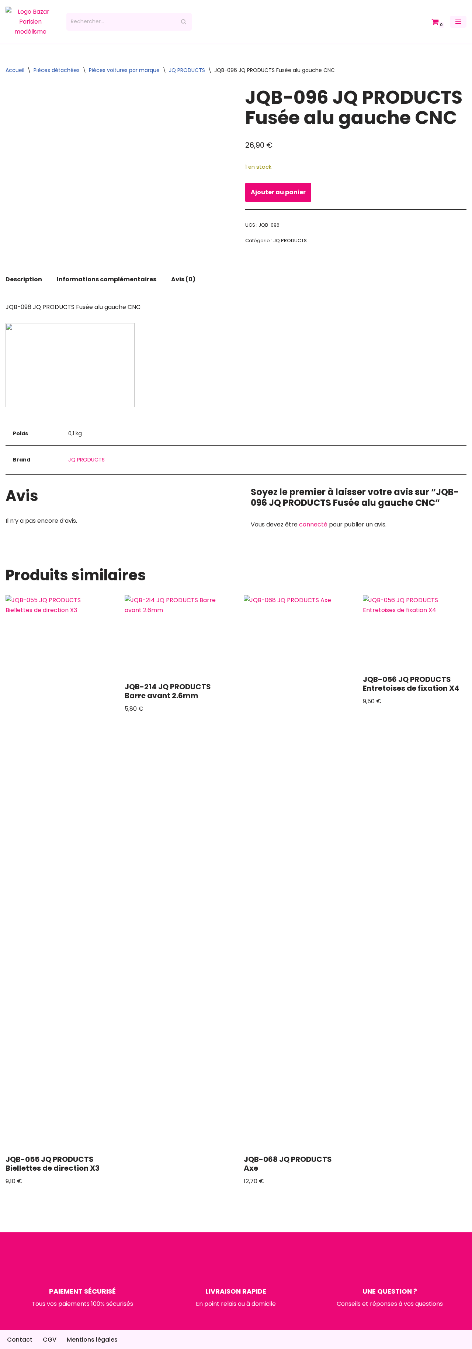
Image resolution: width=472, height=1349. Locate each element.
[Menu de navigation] (458, 22)
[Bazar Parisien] (30, 22)
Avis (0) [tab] (183, 279)
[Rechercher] (183, 22)
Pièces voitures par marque (124, 70)
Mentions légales (92, 1339)
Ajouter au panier (278, 192)
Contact (19, 1339)
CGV (49, 1339)
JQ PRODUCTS (187, 70)
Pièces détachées (57, 70)
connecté (313, 524)
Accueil (15, 70)
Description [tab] (24, 279)
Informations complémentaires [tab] (106, 279)
